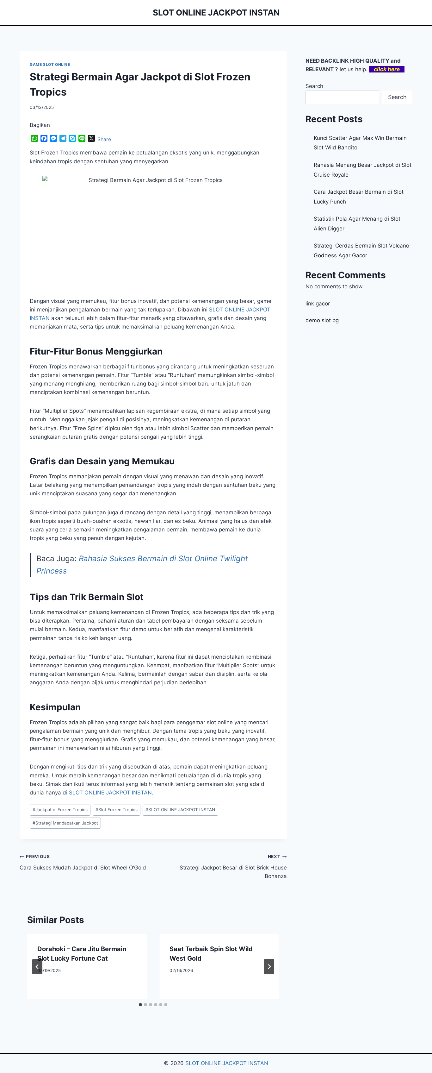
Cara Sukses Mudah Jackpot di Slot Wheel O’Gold (83, 862)
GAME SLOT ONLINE (50, 64)
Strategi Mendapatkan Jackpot (65, 822)
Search (314, 86)
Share (104, 139)
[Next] (269, 966)
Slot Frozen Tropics (117, 809)
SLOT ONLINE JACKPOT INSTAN (110, 792)
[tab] (140, 1004)
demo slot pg (322, 320)
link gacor (317, 303)
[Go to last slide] (37, 966)
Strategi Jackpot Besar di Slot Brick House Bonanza (233, 866)
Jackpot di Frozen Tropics (60, 809)
